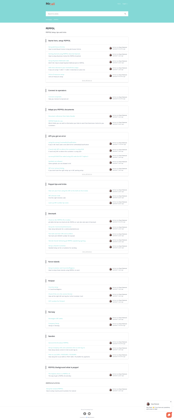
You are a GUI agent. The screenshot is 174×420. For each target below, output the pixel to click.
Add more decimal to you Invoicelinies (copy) (63, 67)
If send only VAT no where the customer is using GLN (66, 149)
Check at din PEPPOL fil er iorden (59, 220)
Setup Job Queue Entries (56, 47)
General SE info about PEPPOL (58, 343)
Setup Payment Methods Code (58, 61)
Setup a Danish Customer (57, 246)
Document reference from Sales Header (61, 116)
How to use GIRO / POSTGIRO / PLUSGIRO (62, 354)
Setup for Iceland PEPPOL (54, 389)
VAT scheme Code (54, 196)
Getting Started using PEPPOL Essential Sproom (64, 54)
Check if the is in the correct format (60, 294)
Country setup (53, 287)
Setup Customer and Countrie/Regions (61, 268)
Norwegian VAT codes (55, 318)
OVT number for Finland (56, 301)
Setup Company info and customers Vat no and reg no (66, 348)
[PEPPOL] (50, 5)
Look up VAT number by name (58, 203)
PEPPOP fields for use (55, 121)
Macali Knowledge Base (87, 409)
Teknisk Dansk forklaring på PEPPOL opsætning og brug (66, 241)
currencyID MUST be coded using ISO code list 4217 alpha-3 (68, 156)
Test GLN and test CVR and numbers (60, 234)
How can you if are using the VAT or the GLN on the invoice (68, 191)
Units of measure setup (56, 74)
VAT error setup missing (56, 168)
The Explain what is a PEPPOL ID (59, 374)
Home (119, 4)
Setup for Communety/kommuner (59, 227)
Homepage (50, 19)
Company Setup (53, 323)
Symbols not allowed (55, 161)
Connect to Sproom (54, 97)
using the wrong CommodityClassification (62, 142)
